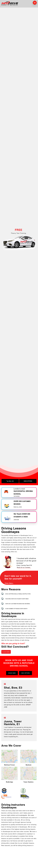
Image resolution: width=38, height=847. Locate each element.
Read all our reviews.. (24, 567)
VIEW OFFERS (28, 481)
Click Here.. (9, 583)
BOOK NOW (12, 673)
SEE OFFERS (25, 673)
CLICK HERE (6, 652)
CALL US (11, 481)
